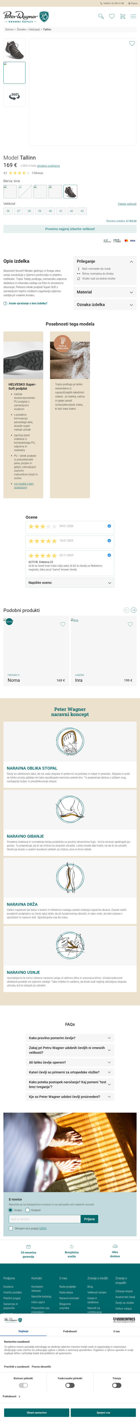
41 (60, 211)
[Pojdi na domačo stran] (26, 16)
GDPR (42, 1228)
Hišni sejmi (38, 1302)
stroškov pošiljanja (48, 166)
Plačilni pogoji (11, 1298)
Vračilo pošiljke (12, 1292)
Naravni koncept (69, 1298)
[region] (70, 91)
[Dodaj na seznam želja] (132, 42)
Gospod (35, 1210)
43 (82, 211)
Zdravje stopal (124, 1291)
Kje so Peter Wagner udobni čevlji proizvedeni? (64, 1097)
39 (39, 211)
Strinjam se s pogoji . (31, 1228)
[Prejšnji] (126, 611)
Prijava (89, 1219)
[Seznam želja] (112, 17)
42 (71, 211)
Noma (14, 680)
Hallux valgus (123, 1308)
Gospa (18, 1210)
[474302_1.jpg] (82, 75)
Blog (90, 1286)
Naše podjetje (67, 1286)
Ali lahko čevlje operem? (47, 1062)
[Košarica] (122, 17)
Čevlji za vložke (124, 1302)
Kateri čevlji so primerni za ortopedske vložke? (64, 1072)
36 (8, 211)
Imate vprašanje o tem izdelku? (28, 303)
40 (50, 211)
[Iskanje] (101, 17)
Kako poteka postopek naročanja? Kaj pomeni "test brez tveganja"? (67, 1084)
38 (29, 211)
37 (18, 211)
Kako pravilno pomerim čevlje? (52, 1038)
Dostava (8, 1286)
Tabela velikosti (127, 204)
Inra (78, 680)
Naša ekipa (66, 1292)
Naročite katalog (41, 1296)
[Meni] (133, 17)
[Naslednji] (133, 611)
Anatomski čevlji (125, 1297)
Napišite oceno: (40, 583)
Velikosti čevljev (97, 1292)
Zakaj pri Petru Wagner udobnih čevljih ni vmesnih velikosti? (67, 1050)
